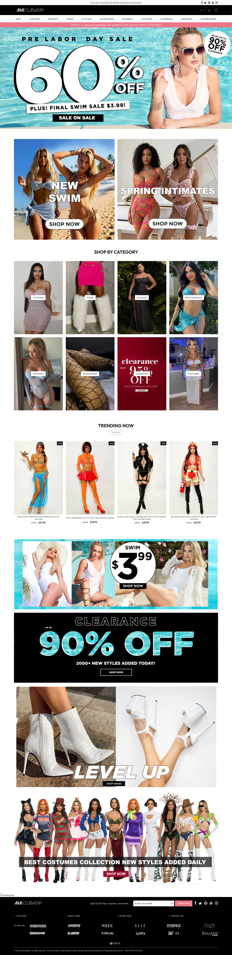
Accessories (107, 19)
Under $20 (186, 19)
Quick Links (74, 916)
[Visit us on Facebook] (202, 2)
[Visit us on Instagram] (216, 2)
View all (116, 432)
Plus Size (86, 19)
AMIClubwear (25, 950)
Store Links (125, 916)
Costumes (146, 19)
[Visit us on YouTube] (213, 2)
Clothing (34, 19)
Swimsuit (53, 19)
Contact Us (176, 916)
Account (21, 916)
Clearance (166, 19)
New (18, 19)
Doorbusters (208, 19)
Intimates (127, 19)
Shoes (69, 19)
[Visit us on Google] (209, 2)
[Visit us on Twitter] (205, 3)
